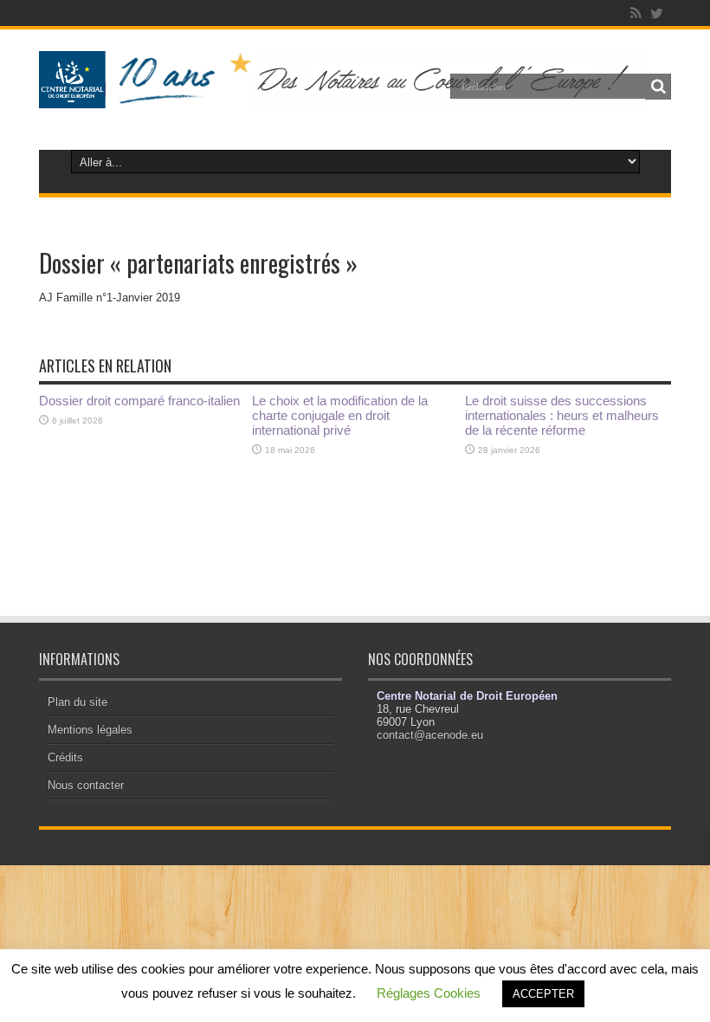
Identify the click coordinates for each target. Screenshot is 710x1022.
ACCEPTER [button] (543, 993)
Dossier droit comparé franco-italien (139, 400)
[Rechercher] (658, 87)
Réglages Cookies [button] (429, 993)
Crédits (65, 757)
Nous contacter (86, 785)
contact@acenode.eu (430, 734)
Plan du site (77, 701)
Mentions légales (90, 729)
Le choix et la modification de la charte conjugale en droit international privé (340, 415)
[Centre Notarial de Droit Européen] (355, 95)
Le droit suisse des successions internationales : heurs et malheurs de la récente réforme (562, 415)
